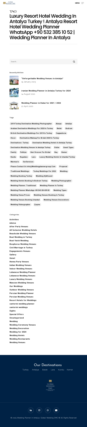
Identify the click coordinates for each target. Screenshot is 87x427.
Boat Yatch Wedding (19, 241)
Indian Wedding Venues (21, 265)
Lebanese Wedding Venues (22, 276)
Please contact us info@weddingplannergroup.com (33, 166)
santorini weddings (19, 307)
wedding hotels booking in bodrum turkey (29, 181)
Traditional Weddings (20, 171)
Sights (13, 311)
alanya (59, 124)
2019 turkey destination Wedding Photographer (31, 124)
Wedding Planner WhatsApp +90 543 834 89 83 (30, 190)
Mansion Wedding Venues (22, 283)
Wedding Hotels (17, 335)
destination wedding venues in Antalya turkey (30, 147)
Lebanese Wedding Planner (23, 272)
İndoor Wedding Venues (21, 269)
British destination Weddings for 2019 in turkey (31, 133)
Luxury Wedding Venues (21, 279)
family (13, 152)
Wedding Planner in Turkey (51, 185)
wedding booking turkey (21, 176)
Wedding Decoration (19, 328)
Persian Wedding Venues (21, 297)
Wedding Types (60, 190)
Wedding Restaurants (20, 339)
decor (13, 138)
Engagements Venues (20, 251)
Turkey (26, 370)
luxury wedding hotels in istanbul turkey (57, 157)
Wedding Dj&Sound (44, 176)
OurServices (28, 162)
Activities (14, 219)
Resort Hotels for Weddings (23, 300)
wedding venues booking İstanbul (25, 200)
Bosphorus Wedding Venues (23, 244)
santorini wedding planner (22, 304)
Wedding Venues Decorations (56, 200)
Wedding (64, 171)
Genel (12, 258)
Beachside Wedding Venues (23, 234)
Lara (34, 157)
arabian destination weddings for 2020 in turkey (32, 128)
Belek (59, 128)
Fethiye (23, 152)
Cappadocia (61, 133)
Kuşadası (24, 157)
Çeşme (37, 204)
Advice (13, 223)
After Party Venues (19, 227)
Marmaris (15, 162)
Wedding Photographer (61, 181)
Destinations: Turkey (20, 143)
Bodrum (69, 128)
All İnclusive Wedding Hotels (23, 230)
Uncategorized (17, 318)
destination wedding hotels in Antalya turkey (52, 143)
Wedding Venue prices (20, 195)
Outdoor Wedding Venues (22, 290)
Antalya (68, 124)
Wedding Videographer (20, 204)
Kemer (64, 152)
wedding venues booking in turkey (49, 195)
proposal (63, 166)
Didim (56, 147)
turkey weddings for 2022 (44, 171)
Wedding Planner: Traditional (23, 185)
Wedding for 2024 (18, 332)
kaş (56, 152)
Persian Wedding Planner (22, 293)
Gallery (13, 255)
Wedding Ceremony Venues (23, 325)
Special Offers (17, 314)
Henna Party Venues (19, 262)
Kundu (13, 157)
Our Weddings (16, 286)
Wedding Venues (17, 342)
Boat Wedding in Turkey (21, 237)
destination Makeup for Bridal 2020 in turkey (39, 138)
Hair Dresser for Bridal (40, 152)
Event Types (68, 147)
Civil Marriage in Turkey (21, 248)
